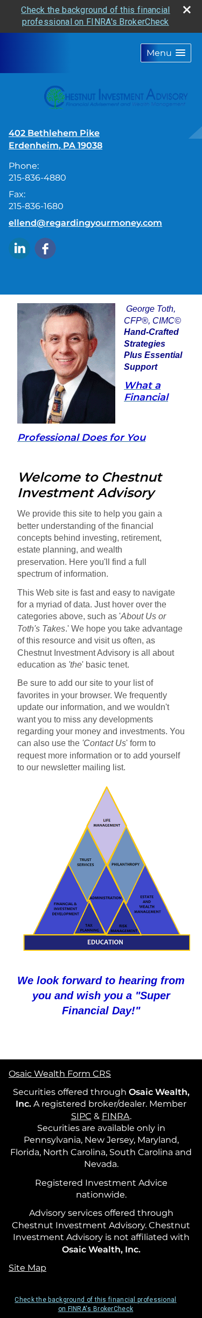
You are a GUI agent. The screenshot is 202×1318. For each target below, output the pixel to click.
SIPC (81, 1116)
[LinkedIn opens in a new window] (19, 247)
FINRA (116, 1116)
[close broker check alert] (187, 9)
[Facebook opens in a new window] (45, 247)
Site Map (27, 1268)
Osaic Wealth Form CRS (60, 1074)
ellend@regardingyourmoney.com (85, 223)
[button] (166, 53)
